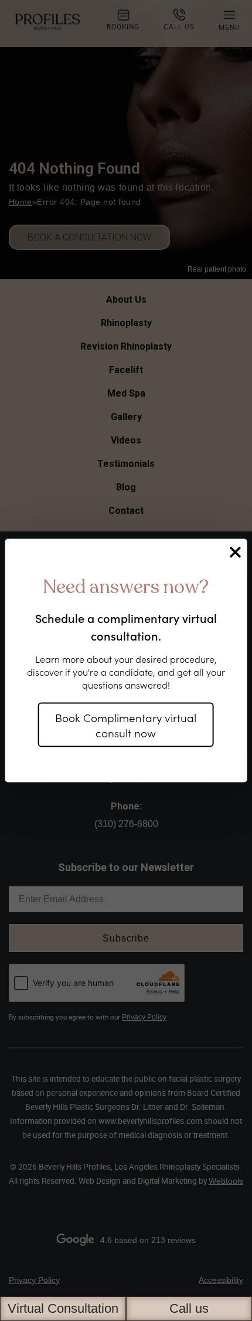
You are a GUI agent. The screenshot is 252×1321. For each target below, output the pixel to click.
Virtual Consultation (63, 1308)
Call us (189, 1308)
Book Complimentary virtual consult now (125, 724)
